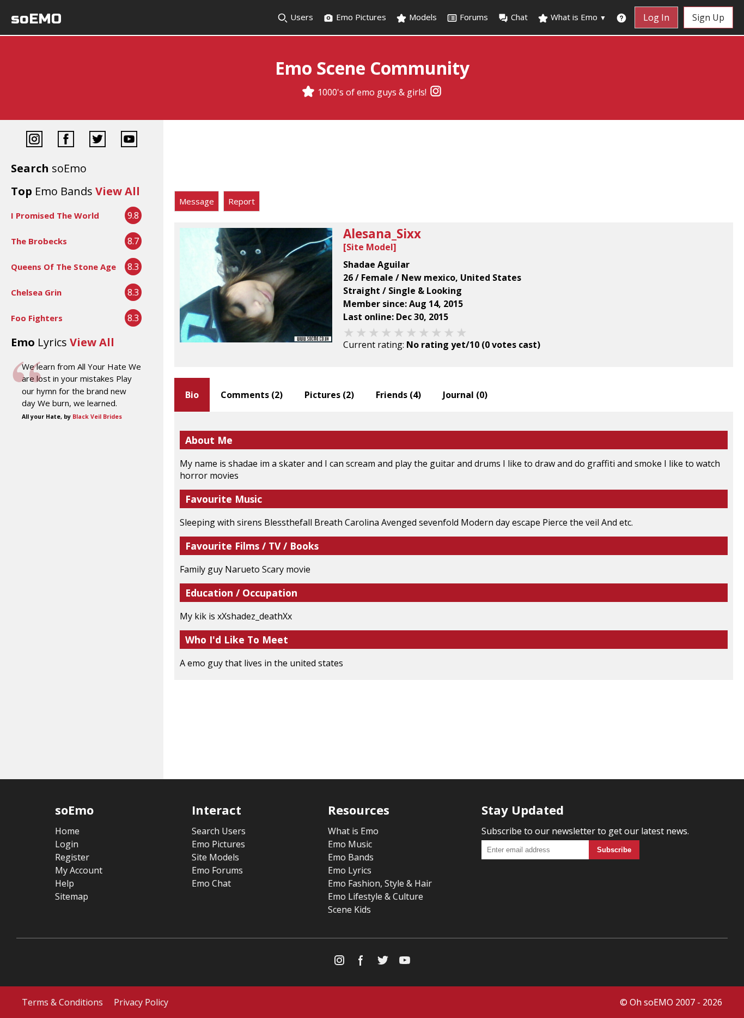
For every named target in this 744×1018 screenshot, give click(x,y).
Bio (192, 395)
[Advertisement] (453, 158)
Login (66, 844)
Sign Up (708, 17)
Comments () (252, 395)
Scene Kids (349, 909)
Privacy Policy (141, 1002)
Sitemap (71, 896)
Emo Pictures (360, 16)
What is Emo (577, 16)
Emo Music (350, 844)
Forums (474, 16)
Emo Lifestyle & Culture (375, 896)
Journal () (465, 395)
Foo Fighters (37, 317)
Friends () (398, 395)
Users (300, 16)
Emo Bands (351, 857)
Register (72, 857)
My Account (78, 870)
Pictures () (329, 395)
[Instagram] (436, 92)
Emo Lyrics (349, 870)
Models (422, 16)
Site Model (369, 247)
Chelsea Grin (36, 292)
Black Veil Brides (97, 416)
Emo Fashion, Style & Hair (380, 883)
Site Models (215, 857)
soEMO (36, 18)
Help (64, 883)
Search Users (219, 831)
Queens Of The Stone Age (63, 266)
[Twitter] (97, 140)
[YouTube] (129, 140)
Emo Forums (217, 870)
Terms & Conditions (62, 1002)
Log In (656, 17)
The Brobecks (39, 241)
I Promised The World (55, 215)
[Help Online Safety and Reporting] (621, 17)
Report (241, 201)
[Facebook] (66, 140)
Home (67, 831)
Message (196, 201)
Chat (519, 16)
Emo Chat (211, 883)
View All (117, 191)
